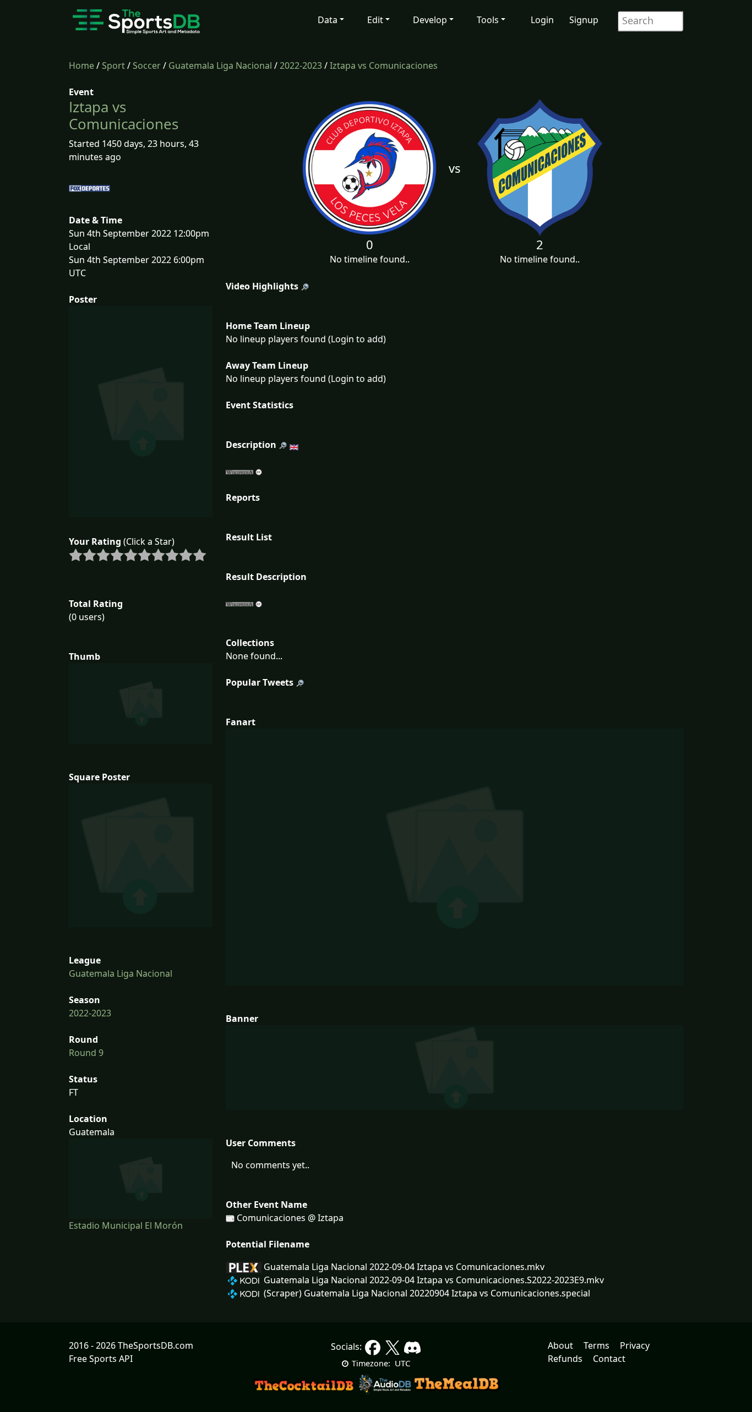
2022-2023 (301, 65)
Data (327, 20)
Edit (375, 20)
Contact (609, 1359)
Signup (583, 20)
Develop (430, 20)
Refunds (565, 1359)
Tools (488, 20)
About (560, 1345)
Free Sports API (101, 1359)
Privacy (635, 1345)
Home (81, 65)
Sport (113, 65)
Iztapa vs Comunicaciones (384, 65)
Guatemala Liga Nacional (220, 65)
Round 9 (86, 1053)
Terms (596, 1345)
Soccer (147, 65)
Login (542, 20)
